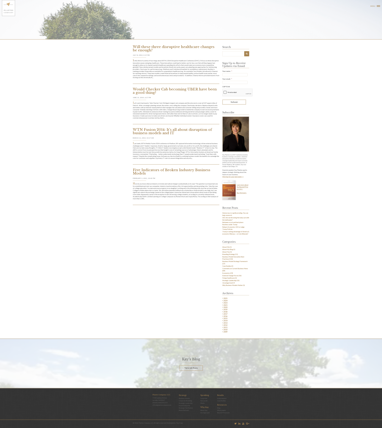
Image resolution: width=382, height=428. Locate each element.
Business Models (184, 398)
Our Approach (205, 413)
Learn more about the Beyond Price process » (242, 187)
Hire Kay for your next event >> (233, 177)
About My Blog (227, 249)
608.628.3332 (163, 403)
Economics (226, 273)
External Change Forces (230, 275)
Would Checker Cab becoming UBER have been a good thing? (175, 91)
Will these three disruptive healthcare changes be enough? (173, 48)
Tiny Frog (179, 423)
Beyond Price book (223, 413)
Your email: (227, 79)
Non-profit (204, 401)
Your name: (227, 71)
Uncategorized (227, 283)
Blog (218, 408)
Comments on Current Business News (235, 268)
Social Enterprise (184, 405)
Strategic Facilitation (186, 408)
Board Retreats (184, 410)
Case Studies (226, 266)
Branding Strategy (228, 254)
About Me (225, 247)
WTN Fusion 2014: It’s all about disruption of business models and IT (172, 131)
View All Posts (191, 368)
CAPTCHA (226, 87)
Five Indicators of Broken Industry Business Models (171, 171)
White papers (221, 410)
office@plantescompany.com (162, 405)
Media (202, 403)
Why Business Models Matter (232, 285)
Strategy (183, 395)
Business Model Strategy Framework (235, 261)
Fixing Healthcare (228, 278)
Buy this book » (242, 193)
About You (226, 252)
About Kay (203, 410)
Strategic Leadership (229, 280)
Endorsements (222, 398)
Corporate (203, 398)
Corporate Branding (185, 401)
